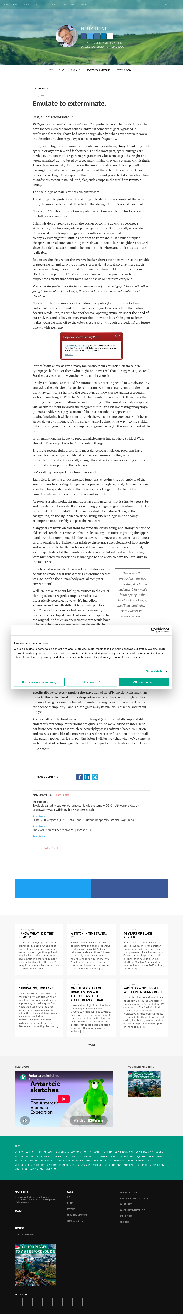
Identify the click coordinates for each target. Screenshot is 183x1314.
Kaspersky (126, 1204)
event (161, 1152)
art (52, 1152)
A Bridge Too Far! (36, 988)
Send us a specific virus (134, 1198)
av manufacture (82, 1152)
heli (67, 1156)
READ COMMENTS (49, 777)
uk (17, 1169)
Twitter (90, 36)
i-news (88, 1156)
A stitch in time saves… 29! (89, 935)
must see (120, 1160)
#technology (41, 88)
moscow (93, 1160)
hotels (77, 1156)
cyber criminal (124, 1152)
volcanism (37, 1169)
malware (79, 1160)
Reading (53, 4)
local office (50, 1160)
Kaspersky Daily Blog (132, 1210)
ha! (145, 160)
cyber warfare (145, 1152)
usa (25, 1169)
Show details (154, 671)
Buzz (62, 70)
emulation (113, 366)
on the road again (140, 1160)
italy (115, 1156)
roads (75, 1165)
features (43, 1156)
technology (114, 1165)
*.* (51, 70)
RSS (79, 1302)
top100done (158, 1165)
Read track (39, 816)
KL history (22, 1160)
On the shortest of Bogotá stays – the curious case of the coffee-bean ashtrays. (88, 994)
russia (86, 1165)
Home (6, 4)
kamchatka (155, 1156)
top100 (143, 1165)
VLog (64, 4)
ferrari (57, 1156)
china (109, 1152)
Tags (73, 4)
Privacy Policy (128, 1192)
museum (106, 1160)
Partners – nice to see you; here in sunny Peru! (142, 990)
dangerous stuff (63, 238)
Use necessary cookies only (39, 682)
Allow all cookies (143, 682)
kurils (35, 1160)
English (168, 4)
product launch (58, 1165)
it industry (128, 1156)
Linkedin (103, 36)
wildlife (51, 1169)
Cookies (124, 1221)
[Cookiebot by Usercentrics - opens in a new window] (153, 630)
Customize (89, 682)
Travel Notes (125, 70)
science (98, 1165)
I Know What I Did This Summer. (36, 935)
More (91, 1044)
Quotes (27, 4)
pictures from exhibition (30, 1165)
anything (119, 146)
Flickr (69, 1302)
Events (75, 70)
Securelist (126, 1216)
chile (99, 1152)
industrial (102, 1156)
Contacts (85, 4)
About (16, 4)
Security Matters (98, 70)
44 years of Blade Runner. (137, 935)
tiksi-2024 (130, 1165)
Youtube (59, 1302)
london (65, 1160)
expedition (22, 1156)
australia (63, 1152)
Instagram (97, 36)
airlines (31, 1152)
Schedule (40, 4)
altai (43, 1152)
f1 (33, 1156)
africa (19, 1152)
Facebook (83, 36)
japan (142, 1156)
